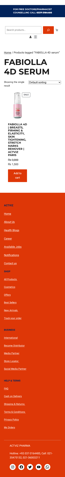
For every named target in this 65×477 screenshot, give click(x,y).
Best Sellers (10, 302)
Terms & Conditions (15, 412)
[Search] (48, 30)
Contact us (10, 263)
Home (7, 53)
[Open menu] (36, 37)
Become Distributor (14, 345)
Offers (7, 295)
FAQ (6, 388)
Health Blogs (11, 230)
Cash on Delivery (13, 396)
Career (8, 239)
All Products (10, 279)
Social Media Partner (15, 369)
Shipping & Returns (14, 404)
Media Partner (11, 353)
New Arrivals (11, 310)
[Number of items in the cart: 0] (57, 30)
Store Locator (11, 361)
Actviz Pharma (20, 446)
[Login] (30, 37)
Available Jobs (13, 247)
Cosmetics (9, 287)
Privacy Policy (11, 419)
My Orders (9, 427)
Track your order (13, 318)
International (11, 338)
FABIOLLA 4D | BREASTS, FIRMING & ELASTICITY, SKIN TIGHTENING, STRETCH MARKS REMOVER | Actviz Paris (17, 140)
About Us (9, 222)
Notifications (11, 255)
